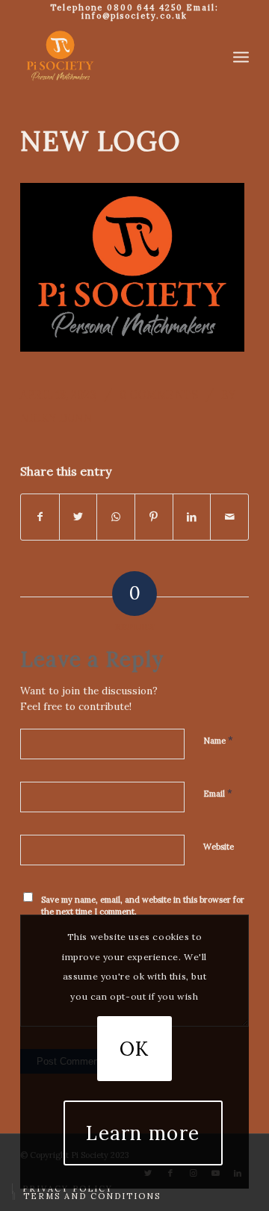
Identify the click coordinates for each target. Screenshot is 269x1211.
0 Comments (159, 394)
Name (218, 740)
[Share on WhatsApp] (115, 517)
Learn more (143, 1133)
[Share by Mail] (229, 517)
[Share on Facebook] (40, 517)
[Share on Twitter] (78, 517)
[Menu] (241, 56)
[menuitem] (87, 1196)
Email (217, 793)
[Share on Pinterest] (154, 517)
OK (134, 1048)
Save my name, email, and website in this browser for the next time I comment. (142, 906)
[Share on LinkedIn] (192, 517)
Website (218, 846)
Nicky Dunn (56, 418)
